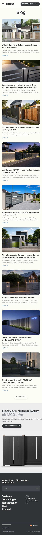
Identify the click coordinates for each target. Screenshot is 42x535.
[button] (35, 525)
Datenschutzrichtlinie (8, 531)
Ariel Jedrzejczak (35, 531)
